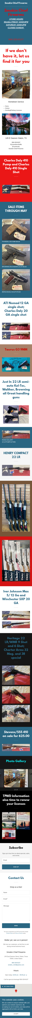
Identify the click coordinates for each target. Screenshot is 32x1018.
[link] (16, 3)
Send (16, 925)
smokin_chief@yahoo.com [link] (16, 965)
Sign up (16, 867)
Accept (16, 1013)
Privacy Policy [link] (9, 933)
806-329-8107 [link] (16, 39)
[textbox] (16, 860)
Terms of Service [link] (19, 933)
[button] (26, 975)
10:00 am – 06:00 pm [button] (19, 975)
